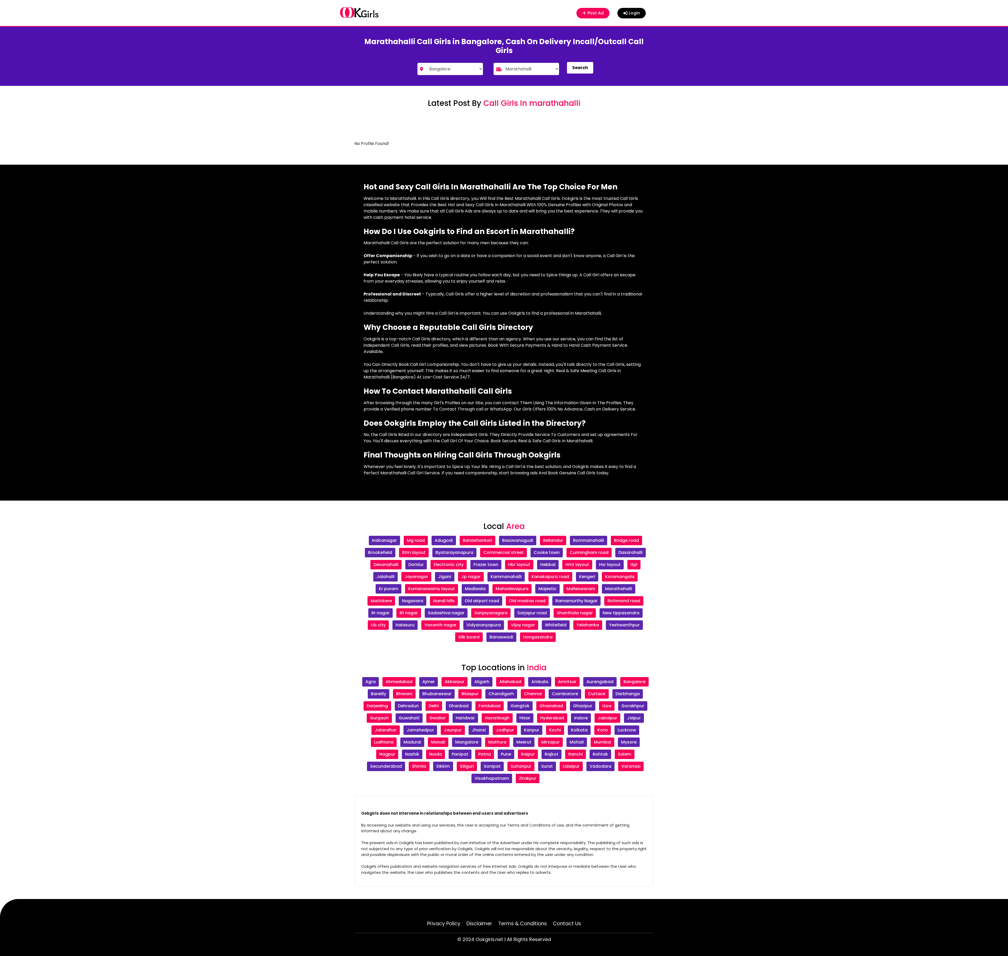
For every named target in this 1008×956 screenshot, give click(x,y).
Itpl (634, 565)
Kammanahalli (506, 577)
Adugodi (444, 540)
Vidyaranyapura (483, 625)
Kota (602, 730)
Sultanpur (521, 766)
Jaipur (634, 718)
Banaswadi (501, 637)
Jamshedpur (420, 730)
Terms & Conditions (522, 923)
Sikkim (443, 766)
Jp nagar (471, 577)
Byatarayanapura (454, 552)
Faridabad (490, 706)
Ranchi (575, 754)
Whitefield (555, 625)
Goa (606, 706)
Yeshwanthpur (624, 625)
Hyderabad (552, 718)
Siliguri (467, 766)
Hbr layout (519, 565)
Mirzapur (550, 742)
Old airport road (482, 601)
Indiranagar (384, 540)
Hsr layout (610, 565)
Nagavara (412, 601)
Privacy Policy (443, 923)
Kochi (555, 730)
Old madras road (527, 601)
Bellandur (553, 540)
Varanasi (630, 766)
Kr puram (388, 589)
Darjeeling (377, 706)
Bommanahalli (588, 540)
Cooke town (547, 552)
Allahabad (510, 682)
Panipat (460, 754)
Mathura (497, 742)
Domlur (416, 565)
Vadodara (600, 766)
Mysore (629, 742)
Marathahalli (618, 589)
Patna (484, 754)
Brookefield (380, 552)
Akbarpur (454, 682)
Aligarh (481, 682)
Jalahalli (385, 577)
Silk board (469, 637)
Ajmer (428, 682)
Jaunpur (453, 730)
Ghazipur (582, 706)
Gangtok (520, 706)
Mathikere (381, 601)
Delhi (434, 706)
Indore (581, 718)
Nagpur (387, 754)
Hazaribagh (497, 718)
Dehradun (408, 706)
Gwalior (437, 718)
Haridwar (465, 718)
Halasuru (405, 625)
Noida (435, 754)
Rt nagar (409, 613)
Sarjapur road (532, 613)
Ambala (539, 682)
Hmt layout (577, 565)
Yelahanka (587, 625)
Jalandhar (386, 730)
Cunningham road (589, 552)
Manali (438, 742)
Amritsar (567, 682)
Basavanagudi (517, 540)
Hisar (524, 718)
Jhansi (479, 730)
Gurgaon (379, 718)
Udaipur (571, 766)
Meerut (523, 742)
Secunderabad (386, 766)
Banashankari (477, 540)
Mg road (416, 540)
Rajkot (551, 754)
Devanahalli (386, 565)
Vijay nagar (523, 625)
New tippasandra (621, 613)
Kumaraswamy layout (431, 589)
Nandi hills (444, 601)
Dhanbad (459, 706)
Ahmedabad (399, 682)
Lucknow (627, 730)
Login (634, 13)
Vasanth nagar (440, 625)
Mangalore (466, 742)
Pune (506, 754)
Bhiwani (404, 694)
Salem (624, 754)
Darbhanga (628, 694)
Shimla (419, 766)
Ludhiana (383, 742)
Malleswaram (580, 589)
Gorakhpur (632, 706)
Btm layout (414, 552)
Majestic (547, 589)
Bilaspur (470, 694)
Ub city (378, 625)
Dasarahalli (630, 552)
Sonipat (492, 766)
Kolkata (579, 730)
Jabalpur (607, 718)
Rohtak (600, 754)
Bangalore (634, 682)
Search (580, 68)
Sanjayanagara (490, 613)
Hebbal (547, 565)
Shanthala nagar (575, 613)
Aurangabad (599, 682)
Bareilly (378, 694)
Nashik (412, 754)
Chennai (533, 694)
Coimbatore (565, 694)
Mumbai (602, 742)
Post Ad (597, 13)
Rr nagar (380, 613)
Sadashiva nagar (446, 613)
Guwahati (409, 718)
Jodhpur (505, 730)
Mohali (577, 742)
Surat (547, 766)
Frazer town (486, 565)
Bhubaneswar (437, 694)
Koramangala (619, 577)
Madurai (412, 742)
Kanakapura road (550, 577)
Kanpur (531, 730)
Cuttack (597, 694)
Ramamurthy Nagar (576, 601)
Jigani (444, 577)
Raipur (528, 754)
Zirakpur (527, 778)
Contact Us (567, 923)
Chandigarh (501, 694)
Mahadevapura (512, 589)
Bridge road (626, 540)
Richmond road (623, 601)
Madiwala (475, 589)
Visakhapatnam (492, 778)
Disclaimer (479, 923)
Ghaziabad (551, 706)
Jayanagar (416, 577)
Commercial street (503, 552)
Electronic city (449, 565)
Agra (370, 682)
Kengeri (587, 577)
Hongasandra (538, 637)
